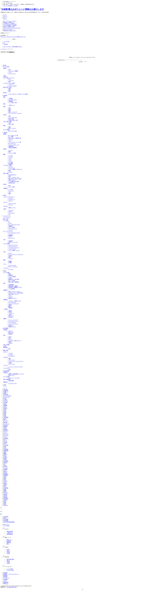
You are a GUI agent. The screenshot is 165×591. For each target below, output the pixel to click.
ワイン (4, 263)
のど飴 (10, 211)
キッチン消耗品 (12, 276)
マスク (10, 336)
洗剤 (4, 283)
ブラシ (10, 295)
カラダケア (5, 357)
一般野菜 (10, 98)
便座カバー (11, 315)
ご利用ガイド (10, 532)
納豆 (9, 81)
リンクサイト (6, 578)
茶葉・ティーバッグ (13, 242)
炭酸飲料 (10, 226)
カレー (10, 140)
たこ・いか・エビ (12, 117)
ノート (4, 386)
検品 (8, 543)
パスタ (10, 161)
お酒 (4, 251)
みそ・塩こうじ (12, 143)
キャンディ (11, 210)
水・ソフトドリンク (8, 231)
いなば (7, 36)
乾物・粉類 (5, 173)
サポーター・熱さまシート (14, 340)
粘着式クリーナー (12, 298)
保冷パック (11, 332)
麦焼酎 (10, 261)
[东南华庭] (5, 520)
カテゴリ (5, 16)
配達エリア (9, 539)
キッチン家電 (6, 376)
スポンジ (10, 296)
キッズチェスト (12, 302)
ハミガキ (10, 354)
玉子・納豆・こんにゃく (9, 77)
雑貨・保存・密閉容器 (13, 281)
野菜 (4, 97)
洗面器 (10, 311)
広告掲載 (5, 579)
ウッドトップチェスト (13, 303)
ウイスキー (5, 268)
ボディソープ (11, 360)
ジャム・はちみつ (12, 85)
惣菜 (9, 193)
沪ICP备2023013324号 (12, 587)
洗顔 (9, 369)
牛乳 (2, 36)
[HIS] (4, 518)
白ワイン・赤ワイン (13, 266)
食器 (9, 273)
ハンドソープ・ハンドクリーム (15, 361)
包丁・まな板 (11, 280)
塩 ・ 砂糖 (10, 136)
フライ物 (10, 189)
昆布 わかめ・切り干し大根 (14, 178)
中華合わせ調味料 (12, 147)
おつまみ (5, 206)
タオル (10, 310)
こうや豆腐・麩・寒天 (13, 181)
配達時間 (9, 541)
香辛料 (4, 149)
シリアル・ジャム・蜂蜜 (9, 83)
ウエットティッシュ (13, 321)
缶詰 (9, 185)
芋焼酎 (10, 262)
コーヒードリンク (12, 246)
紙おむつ (10, 325)
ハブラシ (10, 353)
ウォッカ (10, 258)
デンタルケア (11, 355)
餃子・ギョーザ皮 (12, 131)
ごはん (4, 36)
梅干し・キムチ (12, 128)
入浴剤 (10, 362)
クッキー (10, 198)
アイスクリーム (7, 217)
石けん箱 (10, 317)
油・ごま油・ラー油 (13, 135)
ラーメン (10, 157)
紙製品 (4, 318)
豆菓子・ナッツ (12, 207)
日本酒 (10, 255)
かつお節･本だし (12, 174)
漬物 (4, 125)
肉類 (4, 106)
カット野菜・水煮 (12, 102)
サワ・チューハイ (12, 228)
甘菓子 (4, 209)
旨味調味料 (11, 146)
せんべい (10, 200)
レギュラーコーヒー (13, 245)
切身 (9, 116)
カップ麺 (10, 162)
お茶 (4, 239)
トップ (4, 14)
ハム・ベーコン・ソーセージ (15, 113)
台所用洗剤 (11, 284)
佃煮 (9, 170)
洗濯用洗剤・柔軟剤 (13, 286)
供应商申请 (5, 582)
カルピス (15, 36)
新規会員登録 (10, 531)
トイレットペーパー (13, 324)
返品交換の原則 (10, 559)
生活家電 (5, 372)
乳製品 (4, 68)
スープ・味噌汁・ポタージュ (15, 169)
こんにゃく (11, 80)
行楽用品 (5, 329)
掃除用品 (5, 290)
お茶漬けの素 (11, 182)
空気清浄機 (11, 380)
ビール (11, 36)
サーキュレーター (12, 383)
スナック (5, 202)
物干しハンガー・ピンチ (14, 291)
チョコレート (11, 199)
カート (5, 17)
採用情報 (5, 576)
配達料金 (9, 542)
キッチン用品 (6, 272)
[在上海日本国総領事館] (8, 522)
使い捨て (10, 331)
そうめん (10, 155)
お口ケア (5, 351)
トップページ (4, 49)
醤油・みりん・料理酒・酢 (14, 138)
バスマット (11, 313)
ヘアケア (5, 365)
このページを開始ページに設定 (10, 5)
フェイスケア (6, 368)
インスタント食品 (7, 165)
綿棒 (9, 337)
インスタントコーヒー (13, 247)
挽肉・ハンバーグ (12, 112)
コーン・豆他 (11, 186)
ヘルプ (4, 580)
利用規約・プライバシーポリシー (11, 574)
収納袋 (10, 305)
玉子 (9, 79)
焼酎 (4, 259)
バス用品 (5, 309)
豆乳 (9, 91)
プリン (10, 72)
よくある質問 (10, 569)
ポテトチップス (12, 203)
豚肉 (9, 109)
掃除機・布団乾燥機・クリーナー (16, 373)
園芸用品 (5, 347)
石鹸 (9, 358)
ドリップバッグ (12, 249)
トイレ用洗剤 (11, 288)
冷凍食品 (5, 188)
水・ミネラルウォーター (14, 224)
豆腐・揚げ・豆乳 (7, 87)
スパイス (10, 150)
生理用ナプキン (12, 326)
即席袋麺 (10, 163)
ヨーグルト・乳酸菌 (13, 70)
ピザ (9, 192)
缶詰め (4, 184)
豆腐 (9, 88)
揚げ (9, 89)
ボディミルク (11, 364)
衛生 (4, 335)
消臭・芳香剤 (6, 344)
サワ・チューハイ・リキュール (15, 254)
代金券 (8, 552)
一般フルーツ (11, 105)
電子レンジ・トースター (14, 378)
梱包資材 (10, 333)
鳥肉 (9, 110)
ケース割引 (5, 220)
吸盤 (9, 306)
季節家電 (5, 382)
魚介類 (4, 114)
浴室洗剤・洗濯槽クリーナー (15, 287)
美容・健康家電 (7, 379)
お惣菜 (4, 76)
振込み (8, 550)
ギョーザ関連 (6, 129)
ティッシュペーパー (13, 319)
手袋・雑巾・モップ (13, 294)
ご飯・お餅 (11, 124)
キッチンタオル (12, 322)
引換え (8, 549)
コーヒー (24, 36)
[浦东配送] (5, 516)
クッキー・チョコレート (9, 196)
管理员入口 (5, 583)
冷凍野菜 (10, 101)
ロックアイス (11, 238)
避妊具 (10, 342)
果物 (4, 103)
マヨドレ (10, 139)
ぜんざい (10, 172)
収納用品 (5, 299)
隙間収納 (10, 307)
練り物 (4, 92)
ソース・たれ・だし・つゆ (14, 142)
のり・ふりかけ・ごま (13, 177)
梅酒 (9, 257)
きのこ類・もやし (12, 99)
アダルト (10, 343)
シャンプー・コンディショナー (15, 366)
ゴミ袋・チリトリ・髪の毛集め (15, 292)
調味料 (4, 134)
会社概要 (5, 572)
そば (9, 159)
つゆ (21, 36)
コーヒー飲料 (11, 227)
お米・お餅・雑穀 (7, 121)
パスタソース (11, 167)
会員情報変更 (10, 534)
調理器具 (10, 275)
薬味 (9, 151)
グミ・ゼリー (11, 213)
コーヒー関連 (6, 243)
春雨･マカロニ (11, 180)
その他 (10, 277)
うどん (10, 158)
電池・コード (11, 375)
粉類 (9, 176)
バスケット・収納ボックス (14, 300)
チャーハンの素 (12, 153)
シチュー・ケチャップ (13, 144)
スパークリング (12, 265)
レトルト (10, 166)
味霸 (18, 36)
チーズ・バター (12, 73)
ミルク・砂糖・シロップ (14, 250)
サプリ (10, 236)
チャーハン (11, 191)
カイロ (10, 339)
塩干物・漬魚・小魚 (13, 120)
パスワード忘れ (10, 570)
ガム (9, 214)
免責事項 (5, 575)
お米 (9, 122)
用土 (9, 348)
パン (4, 75)
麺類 (4, 154)
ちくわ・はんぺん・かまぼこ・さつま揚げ (18, 94)
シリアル (10, 84)
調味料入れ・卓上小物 (13, 279)
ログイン (10, 3)
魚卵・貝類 (11, 118)
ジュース (10, 230)
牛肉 (9, 107)
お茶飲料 (10, 240)
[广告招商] (5, 519)
